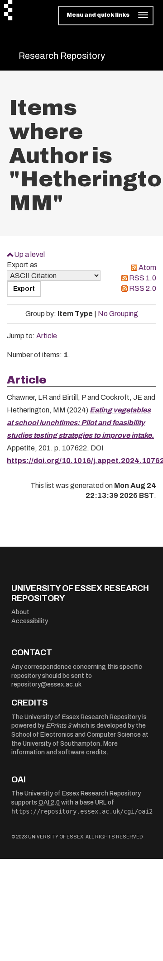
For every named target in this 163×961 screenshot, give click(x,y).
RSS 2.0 (142, 288)
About (20, 612)
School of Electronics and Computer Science (76, 734)
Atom (147, 267)
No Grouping (118, 313)
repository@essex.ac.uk (46, 684)
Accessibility (29, 621)
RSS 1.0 (142, 278)
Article (46, 336)
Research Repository (62, 56)
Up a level (29, 254)
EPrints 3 (58, 725)
